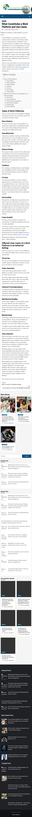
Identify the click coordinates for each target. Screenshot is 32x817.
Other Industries (11, 106)
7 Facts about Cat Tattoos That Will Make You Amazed (16, 387)
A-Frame (9, 88)
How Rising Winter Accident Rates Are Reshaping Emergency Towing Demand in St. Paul (24, 630)
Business (4, 21)
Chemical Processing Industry (14, 101)
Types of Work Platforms (10, 79)
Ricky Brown (10, 606)
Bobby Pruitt (11, 423)
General (3, 595)
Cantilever (9, 86)
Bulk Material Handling (12, 102)
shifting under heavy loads (21, 234)
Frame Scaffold (10, 91)
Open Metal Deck (11, 82)
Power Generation (11, 99)
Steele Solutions (22, 67)
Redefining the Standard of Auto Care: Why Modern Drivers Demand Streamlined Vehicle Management (8, 602)
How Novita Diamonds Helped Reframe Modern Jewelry (7, 630)
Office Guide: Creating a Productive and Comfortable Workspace (23, 418)
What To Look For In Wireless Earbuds (11, 383)
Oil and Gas (10, 97)
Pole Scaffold (10, 90)
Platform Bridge (10, 84)
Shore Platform (10, 80)
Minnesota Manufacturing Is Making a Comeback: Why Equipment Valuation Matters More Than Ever (24, 601)
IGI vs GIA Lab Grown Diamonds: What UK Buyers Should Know (8, 657)
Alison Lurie (14, 29)
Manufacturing (10, 104)
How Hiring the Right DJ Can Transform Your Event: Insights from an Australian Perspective (8, 419)
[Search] (30, 16)
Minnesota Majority (16, 812)
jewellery (3, 624)
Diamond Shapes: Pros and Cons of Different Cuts (8, 447)
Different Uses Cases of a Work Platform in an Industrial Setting (16, 94)
